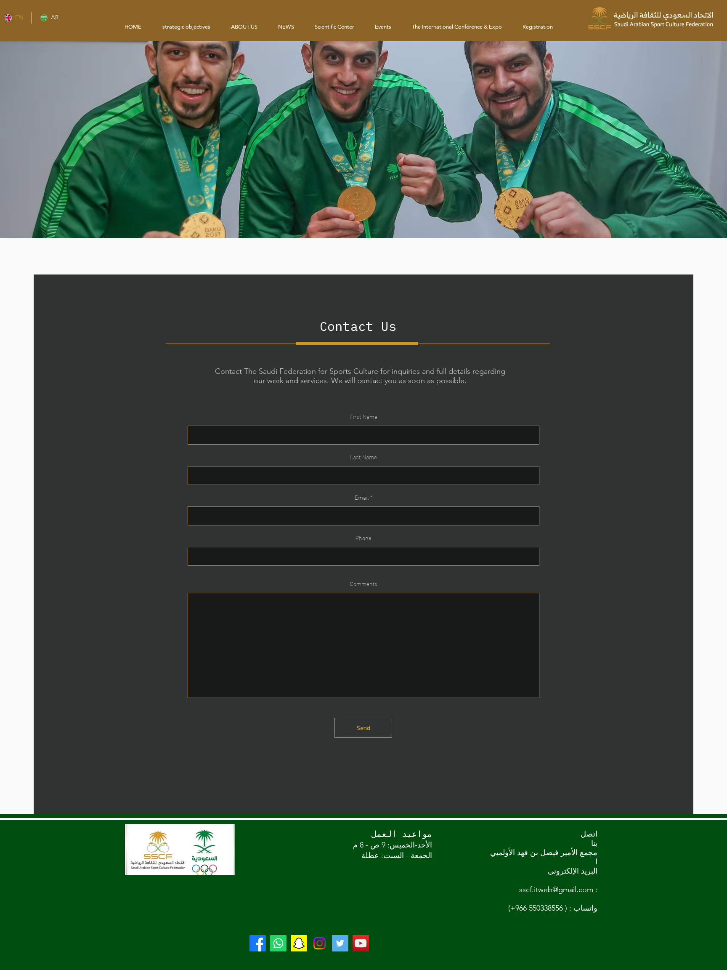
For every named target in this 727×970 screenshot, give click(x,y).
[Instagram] (319, 943)
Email (362, 497)
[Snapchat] (299, 943)
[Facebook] (257, 943)
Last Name (363, 457)
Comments (363, 583)
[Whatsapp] (278, 943)
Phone (363, 538)
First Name (363, 416)
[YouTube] (361, 943)
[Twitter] (340, 943)
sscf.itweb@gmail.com (556, 889)
